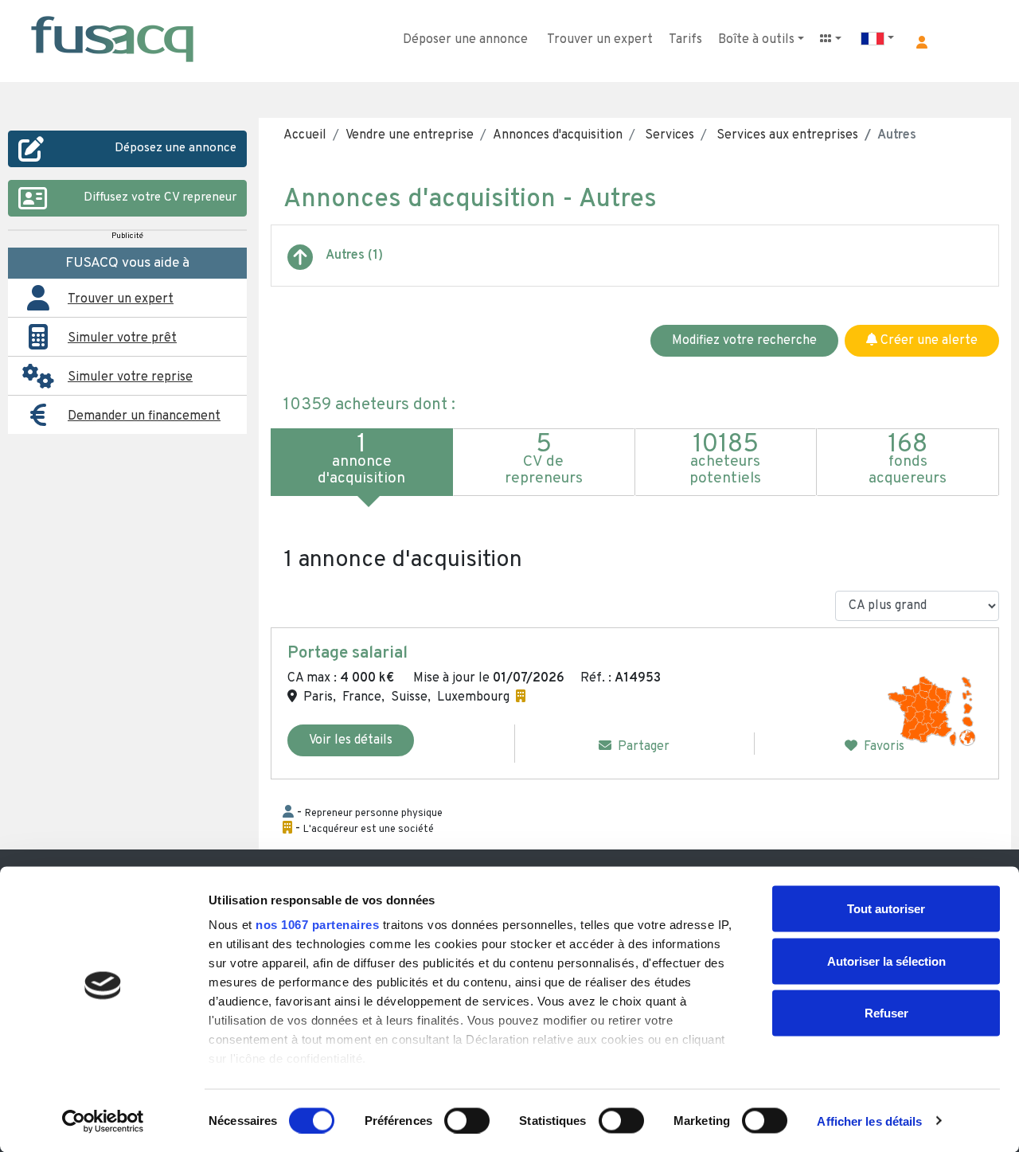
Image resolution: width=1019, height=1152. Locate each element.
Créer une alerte (927, 341)
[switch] (467, 1120)
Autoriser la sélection (886, 960)
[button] (922, 42)
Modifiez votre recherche (744, 341)
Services (668, 135)
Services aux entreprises (785, 135)
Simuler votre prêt (122, 338)
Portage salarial (347, 653)
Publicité (127, 236)
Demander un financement (144, 416)
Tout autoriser (886, 909)
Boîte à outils (756, 40)
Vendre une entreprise (410, 135)
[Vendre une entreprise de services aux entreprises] (300, 263)
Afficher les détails (869, 1120)
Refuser (886, 1013)
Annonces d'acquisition (558, 135)
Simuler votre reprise (130, 377)
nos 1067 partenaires (317, 924)
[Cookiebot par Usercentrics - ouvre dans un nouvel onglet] (103, 1121)
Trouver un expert (600, 40)
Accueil (304, 135)
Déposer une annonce (465, 40)
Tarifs (685, 40)
